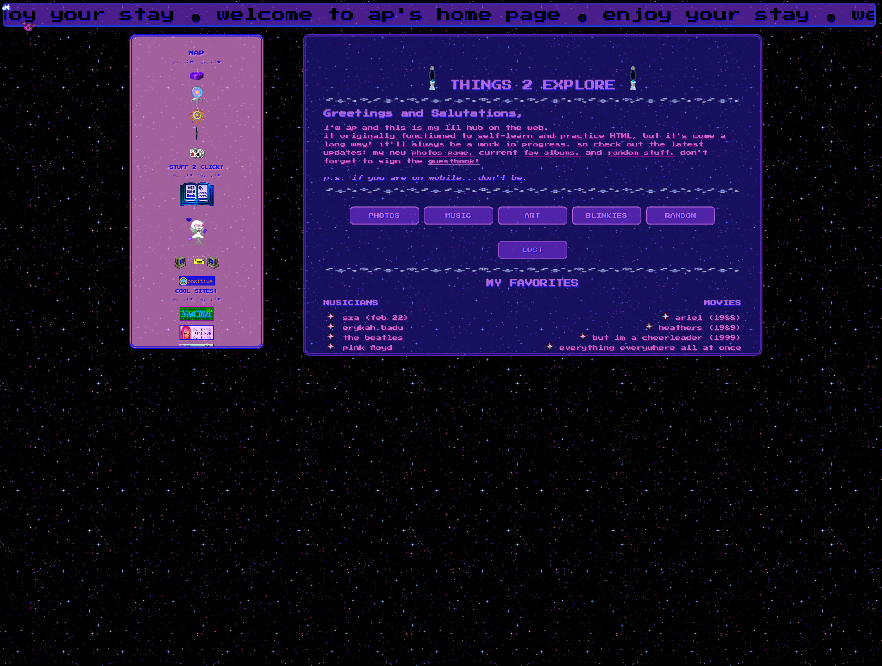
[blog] (197, 101)
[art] (196, 122)
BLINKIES (606, 215)
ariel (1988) (705, 318)
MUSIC (458, 215)
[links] (197, 80)
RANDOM (680, 215)
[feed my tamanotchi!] (196, 243)
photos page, (443, 152)
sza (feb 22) (376, 318)
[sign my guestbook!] (197, 204)
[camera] (196, 160)
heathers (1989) (697, 328)
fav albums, (551, 152)
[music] (197, 139)
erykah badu (373, 328)
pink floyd (367, 348)
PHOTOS (384, 215)
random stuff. (641, 152)
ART (532, 215)
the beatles (373, 338)
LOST (532, 250)
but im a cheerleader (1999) (664, 338)
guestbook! (454, 161)
